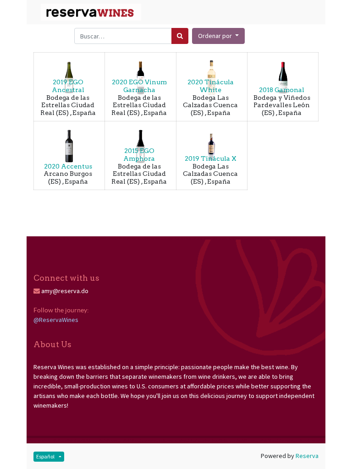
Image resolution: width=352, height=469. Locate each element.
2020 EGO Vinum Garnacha (139, 85)
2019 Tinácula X (210, 158)
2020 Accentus (68, 166)
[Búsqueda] (179, 36)
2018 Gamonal (281, 89)
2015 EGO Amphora (139, 154)
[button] (218, 36)
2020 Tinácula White (210, 85)
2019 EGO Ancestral (68, 85)
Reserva (307, 456)
